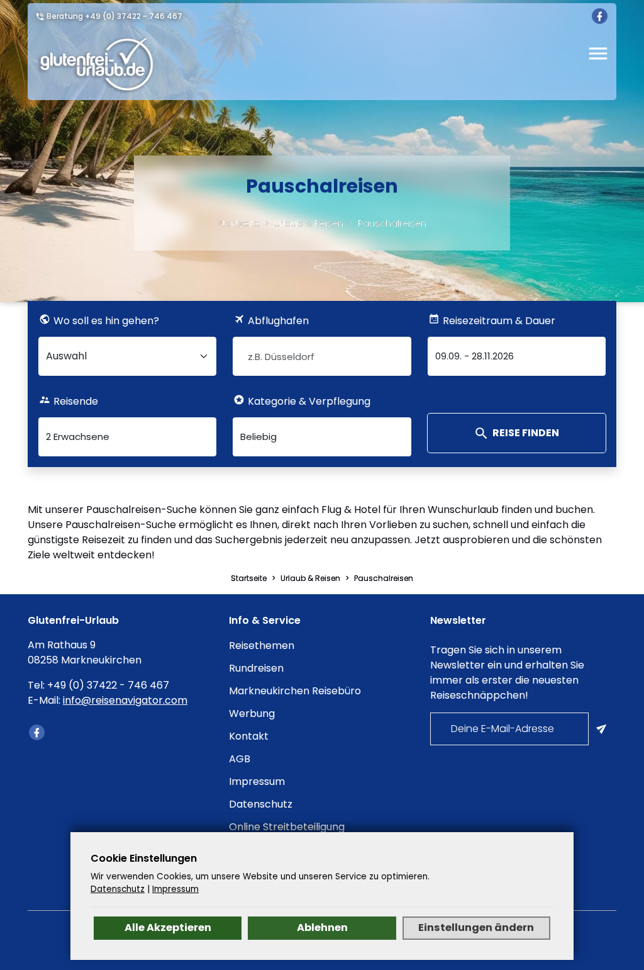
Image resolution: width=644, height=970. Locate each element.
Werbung (252, 713)
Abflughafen (278, 320)
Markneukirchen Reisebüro (295, 691)
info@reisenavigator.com (125, 700)
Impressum (257, 781)
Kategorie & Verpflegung (309, 401)
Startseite (239, 223)
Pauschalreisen (392, 223)
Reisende (75, 401)
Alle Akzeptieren (168, 927)
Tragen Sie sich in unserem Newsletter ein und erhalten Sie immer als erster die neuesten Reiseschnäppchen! (507, 672)
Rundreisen (256, 668)
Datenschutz (260, 804)
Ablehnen (322, 927)
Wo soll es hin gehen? (106, 320)
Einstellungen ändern (476, 927)
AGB (239, 759)
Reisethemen (261, 645)
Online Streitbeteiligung (287, 827)
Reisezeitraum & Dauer (499, 320)
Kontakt (249, 736)
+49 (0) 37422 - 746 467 (133, 16)
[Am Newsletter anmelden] (602, 729)
